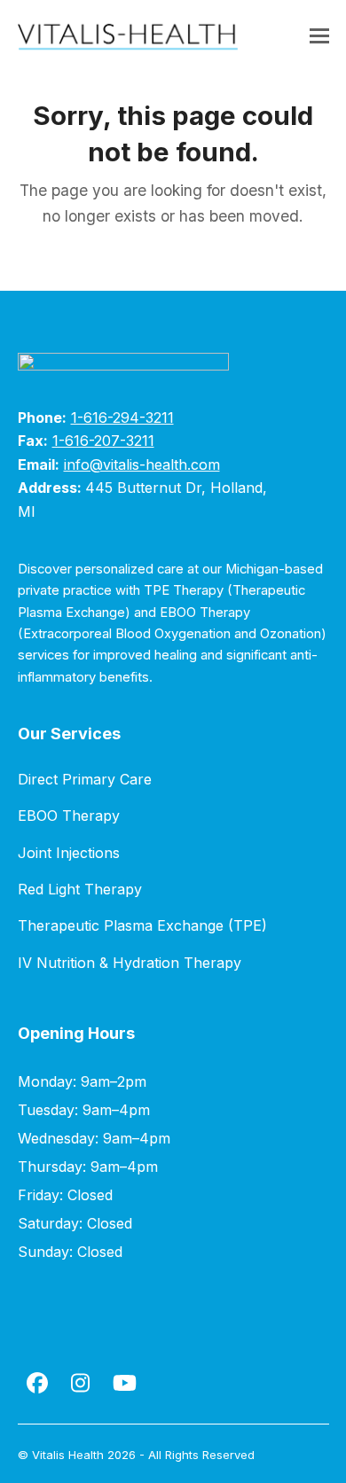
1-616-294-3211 (122, 417)
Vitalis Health (68, 1455)
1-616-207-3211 (103, 440)
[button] (319, 35)
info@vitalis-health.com (142, 464)
